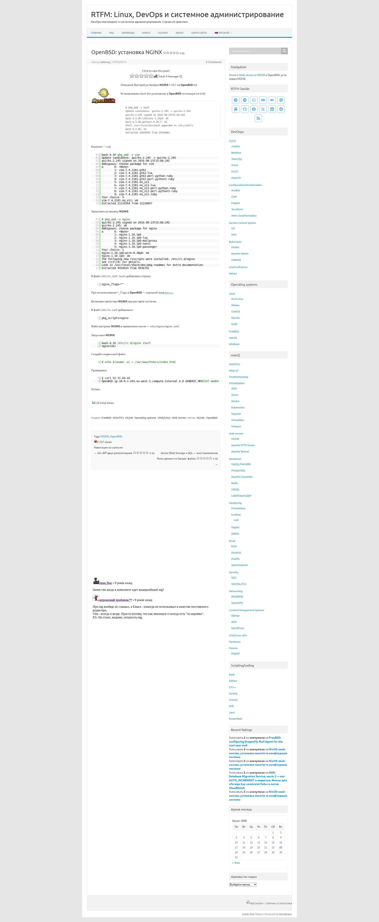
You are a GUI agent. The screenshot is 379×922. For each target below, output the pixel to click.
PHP (231, 706)
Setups (233, 273)
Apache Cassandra (242, 476)
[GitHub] (245, 109)
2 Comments (214, 62)
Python (233, 680)
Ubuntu (235, 317)
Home (232, 75)
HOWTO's (118, 417)
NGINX (129, 417)
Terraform (237, 209)
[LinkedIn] (272, 109)
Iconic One (248, 914)
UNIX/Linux (164, 417)
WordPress (237, 628)
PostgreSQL (238, 470)
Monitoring (235, 503)
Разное (233, 648)
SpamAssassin (239, 565)
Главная (96, 32)
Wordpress (285, 914)
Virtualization (237, 383)
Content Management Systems (246, 610)
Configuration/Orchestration (245, 185)
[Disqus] (156, 524)
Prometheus (238, 508)
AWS (234, 388)
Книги (146, 32)
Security (233, 572)
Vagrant (236, 413)
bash (232, 674)
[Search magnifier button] (284, 51)
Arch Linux (237, 298)
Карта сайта (199, 32)
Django (235, 615)
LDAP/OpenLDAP (241, 495)
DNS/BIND (237, 596)
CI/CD (232, 141)
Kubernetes (238, 407)
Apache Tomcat (240, 451)
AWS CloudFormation (243, 215)
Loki (236, 519)
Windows (234, 344)
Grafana (236, 514)
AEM (234, 621)
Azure (234, 394)
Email (232, 540)
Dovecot (236, 552)
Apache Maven (239, 253)
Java (232, 712)
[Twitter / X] (263, 109)
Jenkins (235, 146)
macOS (233, 337)
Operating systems (145, 417)
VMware (236, 426)
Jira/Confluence (238, 267)
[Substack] (235, 109)
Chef (234, 196)
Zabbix (235, 533)
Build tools (235, 241)
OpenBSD (211, 417)
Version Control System (242, 222)
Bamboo (236, 152)
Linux (232, 293)
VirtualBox (237, 420)
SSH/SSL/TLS (238, 583)
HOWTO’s (234, 364)
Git (233, 228)
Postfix (235, 558)
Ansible (235, 190)
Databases (235, 458)
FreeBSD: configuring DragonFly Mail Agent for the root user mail (256, 741)
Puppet (235, 202)
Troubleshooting (238, 376)
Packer (235, 247)
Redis (234, 483)
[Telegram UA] (235, 100)
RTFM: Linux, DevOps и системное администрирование (187, 14)
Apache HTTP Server (243, 445)
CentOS (235, 311)
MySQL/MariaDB (240, 464)
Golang (233, 693)
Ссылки (163, 32)
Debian (235, 305)
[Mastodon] (281, 100)
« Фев (236, 862)
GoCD (234, 171)
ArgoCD (236, 177)
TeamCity (236, 158)
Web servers (179, 417)
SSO (233, 577)
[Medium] (272, 100)
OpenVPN (237, 602)
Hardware (234, 641)
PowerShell (235, 718)
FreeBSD (106, 417)
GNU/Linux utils (238, 635)
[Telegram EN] (245, 100)
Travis (234, 165)
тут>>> (169, 292)
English (235, 653)
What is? (233, 370)
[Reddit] (281, 109)
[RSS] (258, 118)
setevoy (105, 62)
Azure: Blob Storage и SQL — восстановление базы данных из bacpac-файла (187, 458)
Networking (236, 591)
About (180, 32)
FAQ (111, 32)
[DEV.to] (263, 100)
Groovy (233, 699)
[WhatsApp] (254, 100)
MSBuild (236, 259)
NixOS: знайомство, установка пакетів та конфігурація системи (258, 753)
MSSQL (235, 489)
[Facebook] (254, 109)
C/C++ (232, 687)
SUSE (234, 324)
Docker (235, 401)
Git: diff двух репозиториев (124, 453)
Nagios (235, 527)
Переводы (128, 32)
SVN (233, 234)
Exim (234, 546)
